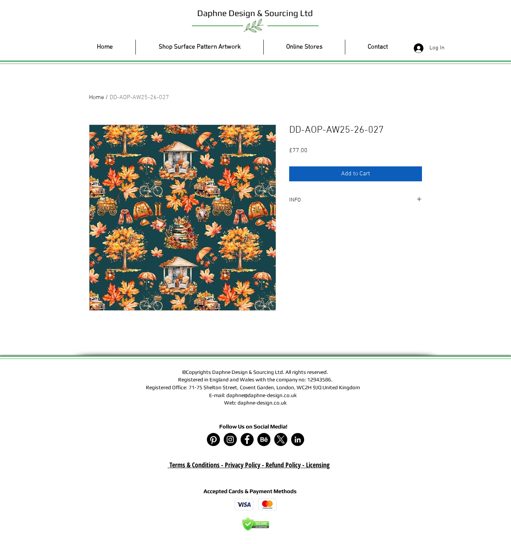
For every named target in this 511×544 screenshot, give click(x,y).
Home (96, 97)
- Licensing (315, 464)
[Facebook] (247, 439)
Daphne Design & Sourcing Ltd (255, 13)
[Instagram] (230, 439)
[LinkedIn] (297, 439)
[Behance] (263, 439)
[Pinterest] (213, 439)
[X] (280, 439)
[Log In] (417, 48)
